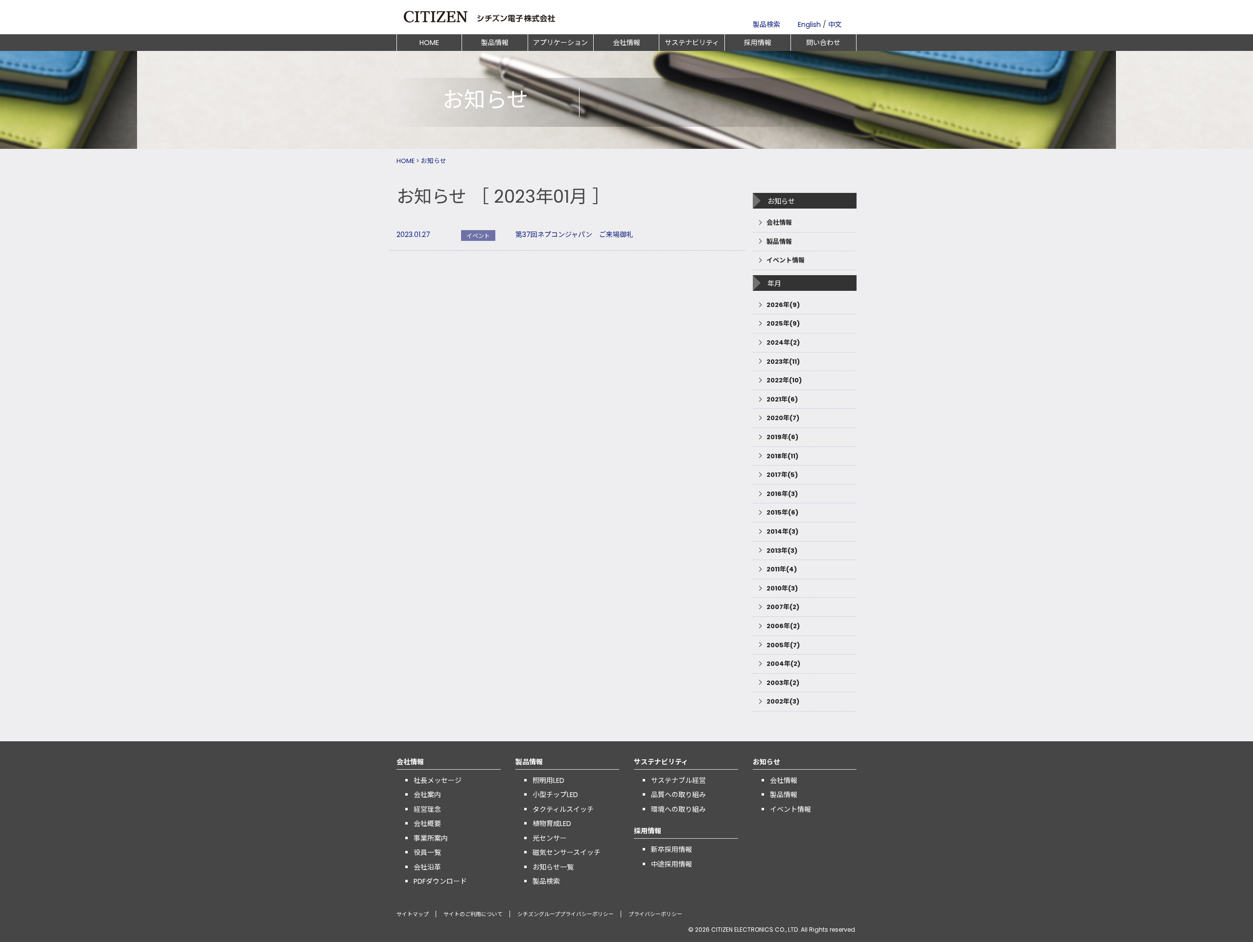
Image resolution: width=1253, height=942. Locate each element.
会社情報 (626, 42)
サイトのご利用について (473, 914)
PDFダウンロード (440, 881)
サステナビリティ (692, 42)
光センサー (550, 838)
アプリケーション (560, 42)
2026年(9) (783, 304)
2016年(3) (782, 493)
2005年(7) (783, 645)
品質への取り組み (678, 795)
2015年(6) (782, 512)
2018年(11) (782, 456)
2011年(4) (781, 569)
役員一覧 (427, 852)
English (809, 24)
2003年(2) (782, 682)
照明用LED (548, 780)
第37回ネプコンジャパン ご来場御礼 (574, 234)
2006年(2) (783, 626)
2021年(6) (782, 399)
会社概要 (427, 823)
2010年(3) (782, 588)
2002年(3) (782, 701)
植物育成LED (552, 823)
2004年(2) (783, 663)
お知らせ (433, 161)
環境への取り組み (678, 809)
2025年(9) (783, 323)
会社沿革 (427, 867)
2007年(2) (782, 607)
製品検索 (766, 24)
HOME (429, 42)
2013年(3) (781, 550)
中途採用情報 (671, 864)
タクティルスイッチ (563, 809)
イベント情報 (785, 260)
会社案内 (427, 795)
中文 (835, 24)
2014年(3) (782, 531)
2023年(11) (783, 361)
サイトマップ (412, 914)
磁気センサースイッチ (567, 852)
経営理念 (427, 809)
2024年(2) (783, 342)
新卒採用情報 (671, 849)
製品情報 (495, 42)
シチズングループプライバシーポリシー (565, 914)
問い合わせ (823, 42)
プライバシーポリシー (655, 914)
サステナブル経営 (678, 780)
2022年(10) (784, 380)
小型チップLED (555, 795)
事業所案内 (431, 838)
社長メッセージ (438, 780)
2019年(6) (782, 437)
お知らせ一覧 (553, 867)
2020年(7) (782, 418)
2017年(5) (782, 474)
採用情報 (757, 42)
